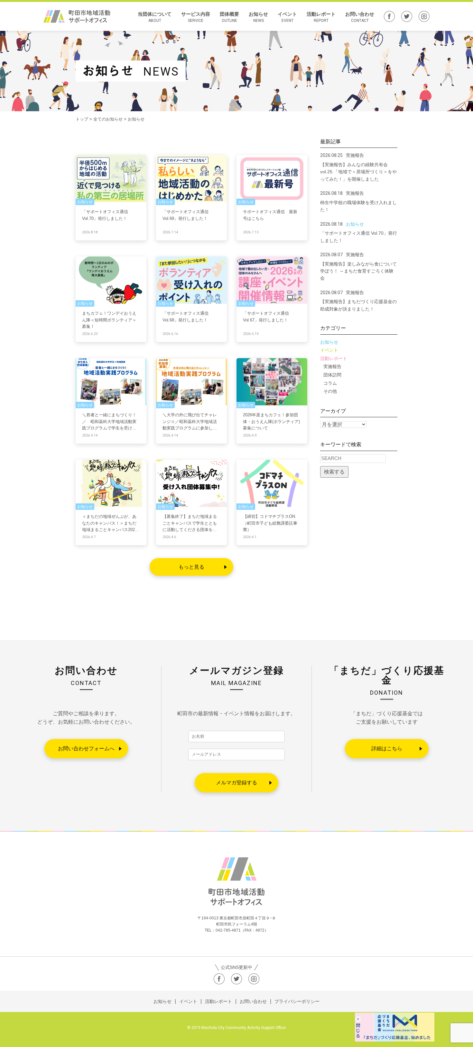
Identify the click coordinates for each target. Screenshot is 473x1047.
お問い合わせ (359, 17)
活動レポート (321, 17)
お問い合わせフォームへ (86, 748)
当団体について (155, 17)
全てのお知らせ (108, 119)
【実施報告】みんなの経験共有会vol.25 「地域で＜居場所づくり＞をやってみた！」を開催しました (358, 172)
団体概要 (229, 17)
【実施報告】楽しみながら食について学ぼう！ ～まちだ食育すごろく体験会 (358, 271)
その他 (330, 391)
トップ (82, 119)
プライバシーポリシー (297, 1001)
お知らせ (258, 17)
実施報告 (332, 366)
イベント (287, 17)
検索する (334, 471)
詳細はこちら (386, 748)
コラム (330, 383)
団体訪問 (332, 374)
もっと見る (191, 567)
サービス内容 (195, 17)
